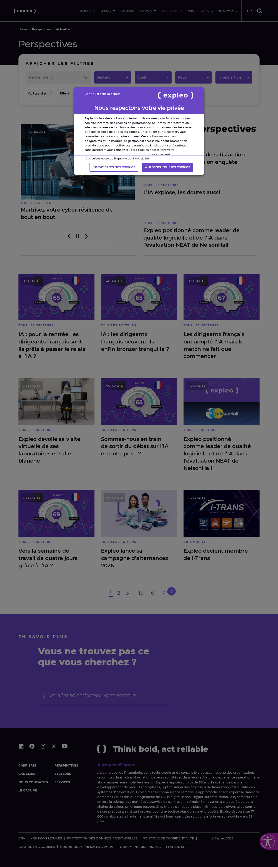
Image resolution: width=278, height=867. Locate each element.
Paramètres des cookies (114, 167)
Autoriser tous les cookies (167, 167)
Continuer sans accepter (102, 93)
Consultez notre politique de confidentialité (117, 158)
